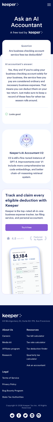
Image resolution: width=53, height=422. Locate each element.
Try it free (27, 227)
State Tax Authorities (12, 397)
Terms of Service (10, 378)
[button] (49, 5)
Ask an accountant (36, 365)
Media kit (7, 342)
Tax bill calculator (35, 336)
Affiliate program (11, 348)
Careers (6, 336)
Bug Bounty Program (12, 390)
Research (7, 355)
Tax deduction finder (37, 348)
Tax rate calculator (36, 342)
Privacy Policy (9, 384)
